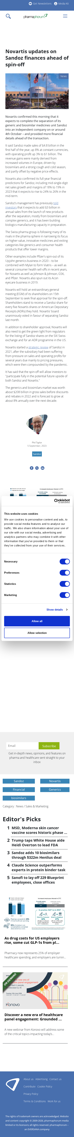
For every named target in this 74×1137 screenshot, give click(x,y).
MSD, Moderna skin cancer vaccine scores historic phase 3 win (39, 832)
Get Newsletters (42, 3)
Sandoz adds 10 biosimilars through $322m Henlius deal (36, 855)
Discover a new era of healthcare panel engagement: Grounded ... (33, 1017)
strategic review (38, 347)
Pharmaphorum (12, 1084)
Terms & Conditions (35, 1101)
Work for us (54, 1101)
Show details (55, 609)
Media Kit (63, 3)
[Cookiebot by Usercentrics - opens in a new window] (54, 501)
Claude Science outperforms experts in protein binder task (38, 867)
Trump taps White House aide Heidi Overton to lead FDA (38, 842)
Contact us (55, 1079)
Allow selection (37, 632)
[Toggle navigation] (9, 16)
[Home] (35, 16)
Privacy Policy (31, 1094)
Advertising (41, 1079)
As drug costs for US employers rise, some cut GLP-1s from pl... (31, 940)
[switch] (65, 572)
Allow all (37, 620)
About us (29, 1079)
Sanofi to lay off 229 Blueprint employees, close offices (38, 880)
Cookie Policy (44, 1086)
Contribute (30, 1086)
